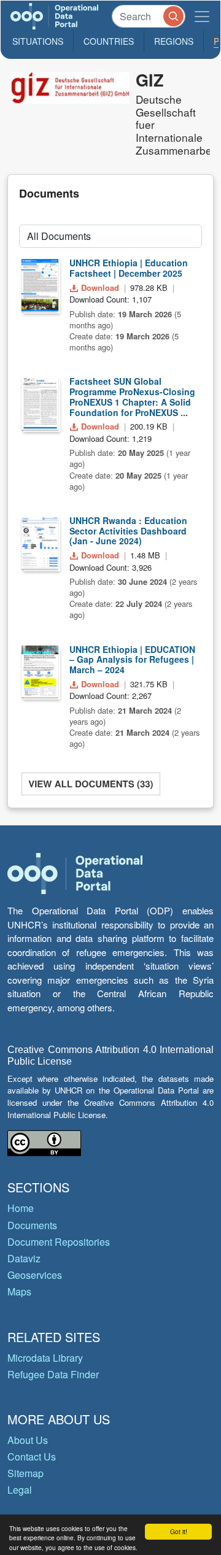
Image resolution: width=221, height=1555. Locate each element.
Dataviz (24, 1258)
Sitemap (25, 1473)
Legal (19, 1490)
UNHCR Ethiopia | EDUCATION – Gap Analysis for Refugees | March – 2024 (132, 659)
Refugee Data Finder (53, 1374)
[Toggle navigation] (202, 16)
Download (100, 287)
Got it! (178, 1531)
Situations (37, 41)
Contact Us (31, 1456)
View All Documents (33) (90, 783)
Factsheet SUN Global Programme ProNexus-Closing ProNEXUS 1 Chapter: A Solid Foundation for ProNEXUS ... (132, 396)
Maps (19, 1291)
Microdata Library (45, 1358)
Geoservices (34, 1275)
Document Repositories (58, 1242)
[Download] (39, 285)
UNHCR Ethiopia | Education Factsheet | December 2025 (128, 268)
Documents (32, 1225)
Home (20, 1208)
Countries (108, 41)
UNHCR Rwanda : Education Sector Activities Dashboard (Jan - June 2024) (128, 530)
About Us (27, 1440)
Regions (173, 41)
